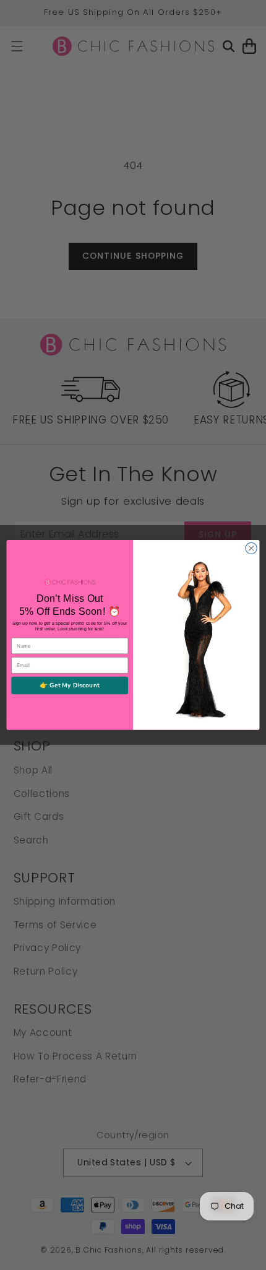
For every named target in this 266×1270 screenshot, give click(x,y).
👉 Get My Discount (70, 685)
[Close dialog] (251, 548)
